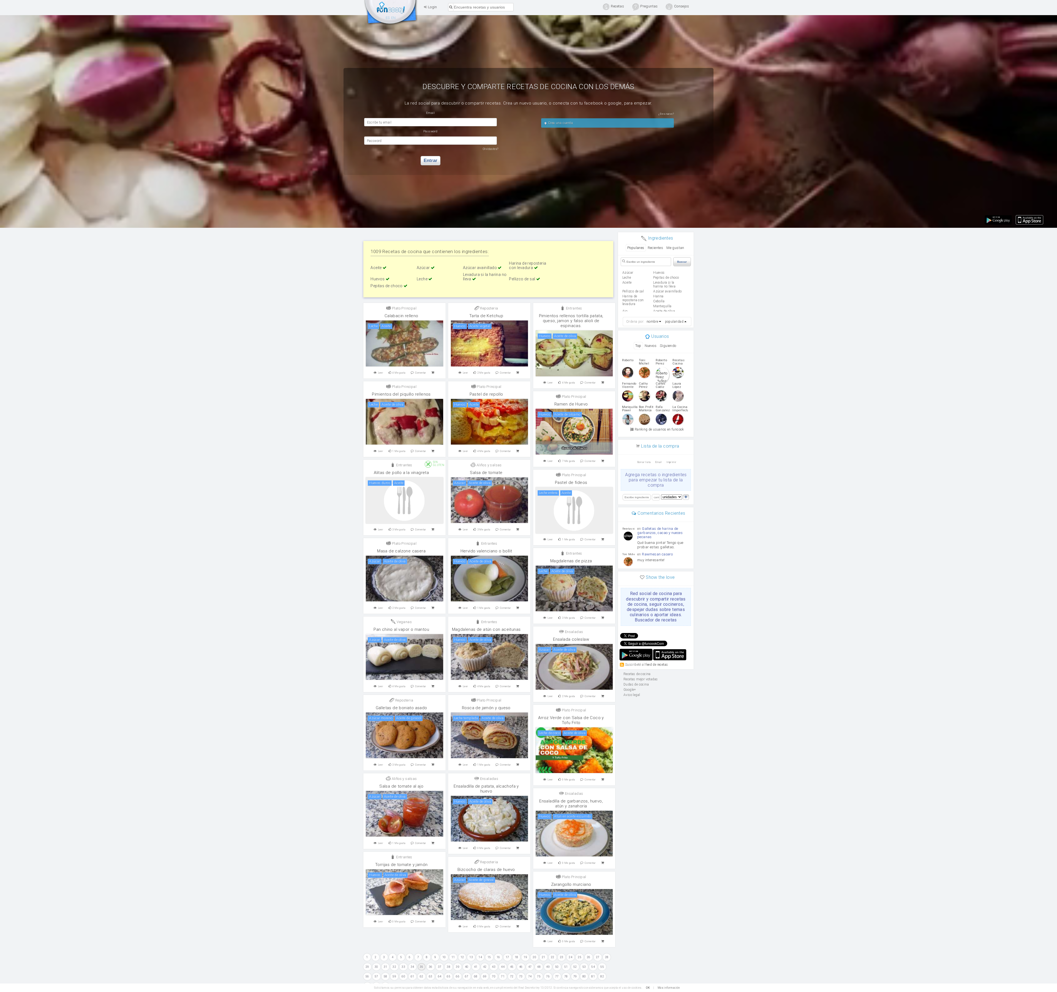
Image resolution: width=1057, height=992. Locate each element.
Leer (380, 372)
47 (530, 966)
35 (421, 966)
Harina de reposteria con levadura (527, 265)
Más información (669, 987)
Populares (635, 248)
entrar (430, 160)
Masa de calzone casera (401, 551)
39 (457, 966)
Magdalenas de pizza (571, 560)
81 (593, 976)
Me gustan (675, 248)
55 (602, 966)
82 (602, 976)
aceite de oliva (664, 311)
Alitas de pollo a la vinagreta (401, 472)
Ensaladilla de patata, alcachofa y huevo (486, 789)
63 (430, 976)
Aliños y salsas (488, 465)
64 (440, 976)
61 (412, 976)
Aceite (377, 267)
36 (430, 966)
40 (466, 966)
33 (403, 966)
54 (593, 966)
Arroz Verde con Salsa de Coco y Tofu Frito (571, 720)
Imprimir (671, 462)
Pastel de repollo (486, 394)
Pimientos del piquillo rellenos (401, 394)
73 (521, 976)
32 (394, 966)
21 (543, 957)
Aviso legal (631, 695)
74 (530, 976)
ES (388, 18)
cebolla (658, 301)
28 (607, 957)
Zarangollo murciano (571, 884)
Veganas (404, 622)
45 (512, 966)
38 (448, 966)
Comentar (420, 372)
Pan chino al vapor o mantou (401, 629)
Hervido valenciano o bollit (486, 551)
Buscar (682, 261)
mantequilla (662, 306)
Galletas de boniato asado (401, 707)
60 (403, 976)
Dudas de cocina (636, 684)
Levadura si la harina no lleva (664, 284)
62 (421, 976)
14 (480, 957)
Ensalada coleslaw (571, 639)
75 (539, 976)
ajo (624, 311)
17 (507, 957)
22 (552, 957)
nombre (652, 322)
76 (548, 976)
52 (575, 966)
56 (367, 976)
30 (376, 966)
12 (462, 957)
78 (566, 976)
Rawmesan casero (657, 554)
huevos (658, 273)
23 (561, 957)
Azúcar (424, 267)
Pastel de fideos (571, 482)
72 (512, 976)
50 (557, 966)
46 (521, 966)
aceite (626, 282)
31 (385, 966)
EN (393, 18)
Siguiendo (668, 346)
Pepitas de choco (387, 286)
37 (440, 966)
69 (485, 976)
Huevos (378, 279)
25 (579, 957)
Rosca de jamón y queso (486, 707)
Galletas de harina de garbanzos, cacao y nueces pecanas (660, 533)
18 (516, 957)
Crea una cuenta (560, 123)
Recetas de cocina (390, 13)
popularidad (674, 322)
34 (412, 966)
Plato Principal (403, 308)
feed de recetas (656, 664)
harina (658, 296)
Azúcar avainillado (480, 267)
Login (432, 7)
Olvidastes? (490, 148)
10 (444, 957)
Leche (422, 279)
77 (557, 976)
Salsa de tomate (486, 472)
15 (489, 957)
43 (493, 966)
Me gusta (398, 372)
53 (584, 966)
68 (476, 976)
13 (471, 957)
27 (598, 957)
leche (626, 277)
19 (525, 957)
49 (548, 966)
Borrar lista (644, 462)
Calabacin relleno (401, 315)
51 (566, 966)
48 (539, 966)
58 (385, 976)
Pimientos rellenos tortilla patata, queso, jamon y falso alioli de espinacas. (571, 320)
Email (658, 462)
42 (485, 966)
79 (575, 976)
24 (570, 957)
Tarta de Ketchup (486, 315)
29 (367, 966)
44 (503, 966)
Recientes (655, 248)
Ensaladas (573, 632)
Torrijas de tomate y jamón (401, 864)
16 (498, 957)
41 (476, 966)
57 (376, 976)
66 (457, 976)
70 (493, 976)
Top (638, 346)
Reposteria (488, 308)
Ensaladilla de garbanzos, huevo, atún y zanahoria (571, 804)
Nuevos (650, 346)
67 (466, 976)
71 (503, 976)
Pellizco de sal (522, 279)
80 (584, 976)
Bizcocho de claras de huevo (486, 869)
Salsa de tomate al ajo (401, 786)
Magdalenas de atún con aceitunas (486, 629)
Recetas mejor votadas (640, 679)
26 (588, 957)
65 (448, 976)
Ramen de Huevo (571, 404)
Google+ (629, 690)
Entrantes (573, 308)
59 (394, 976)
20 (534, 957)
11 (453, 957)
